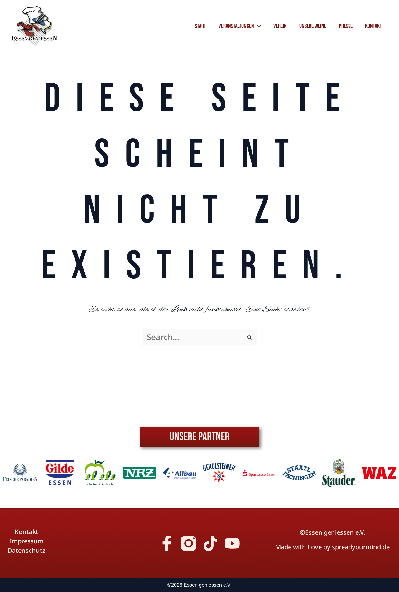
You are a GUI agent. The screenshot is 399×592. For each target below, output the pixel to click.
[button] (257, 26)
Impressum (27, 541)
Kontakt (26, 532)
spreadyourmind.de (361, 547)
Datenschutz (26, 550)
